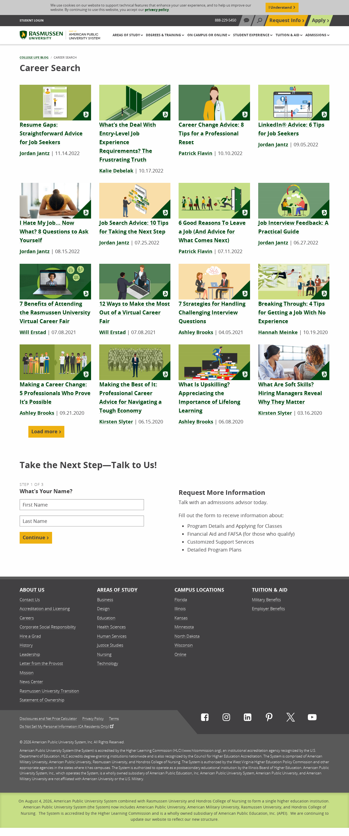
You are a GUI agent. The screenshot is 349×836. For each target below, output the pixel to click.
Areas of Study (117, 589)
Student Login (32, 20)
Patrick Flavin (195, 153)
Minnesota (184, 626)
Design (103, 608)
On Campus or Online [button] (207, 35)
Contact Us (30, 599)
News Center (31, 681)
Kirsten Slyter (116, 421)
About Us (32, 589)
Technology (107, 663)
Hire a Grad (30, 636)
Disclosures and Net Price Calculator (48, 718)
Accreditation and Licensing (45, 608)
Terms (114, 718)
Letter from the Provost (41, 663)
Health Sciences (111, 626)
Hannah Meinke (278, 332)
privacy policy (157, 9)
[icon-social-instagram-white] (226, 718)
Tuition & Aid (269, 589)
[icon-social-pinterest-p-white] (269, 718)
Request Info (285, 20)
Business (105, 599)
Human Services (112, 636)
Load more (44, 431)
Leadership (30, 654)
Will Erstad (33, 332)
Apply (319, 20)
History (26, 645)
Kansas (181, 617)
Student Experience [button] (251, 35)
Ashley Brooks (196, 332)
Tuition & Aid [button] (288, 35)
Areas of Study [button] (127, 35)
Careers (27, 617)
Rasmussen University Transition (49, 690)
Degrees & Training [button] (164, 35)
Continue (34, 537)
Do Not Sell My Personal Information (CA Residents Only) (64, 726)
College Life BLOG (34, 57)
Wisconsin (183, 645)
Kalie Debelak (116, 170)
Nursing (104, 654)
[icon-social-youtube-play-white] (312, 718)
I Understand (280, 7)
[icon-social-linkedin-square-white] (247, 718)
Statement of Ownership (42, 699)
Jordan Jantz (35, 153)
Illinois (180, 608)
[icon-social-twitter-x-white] (290, 718)
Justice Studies (110, 645)
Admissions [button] (316, 35)
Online (180, 654)
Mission (27, 672)
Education (106, 617)
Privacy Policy (93, 718)
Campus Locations (199, 589)
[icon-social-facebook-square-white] (204, 718)
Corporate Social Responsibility (48, 626)
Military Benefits (266, 599)
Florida (180, 599)
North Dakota (187, 636)
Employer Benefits (268, 608)
